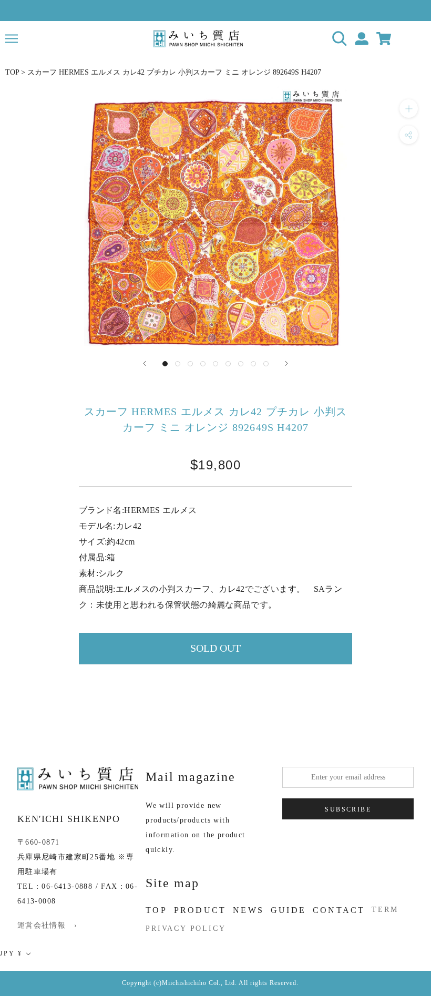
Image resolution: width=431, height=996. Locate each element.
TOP (12, 72)
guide (288, 910)
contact (339, 910)
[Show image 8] (253, 363)
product (200, 910)
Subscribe (348, 809)
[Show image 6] (228, 363)
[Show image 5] (215, 363)
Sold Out (215, 648)
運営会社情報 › (47, 925)
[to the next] (286, 363)
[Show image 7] (240, 363)
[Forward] (144, 363)
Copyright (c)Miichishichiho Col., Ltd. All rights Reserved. (210, 983)
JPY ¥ (11, 953)
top (156, 910)
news (248, 910)
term (385, 909)
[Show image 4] (203, 363)
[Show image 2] (177, 363)
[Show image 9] (266, 363)
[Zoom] (408, 108)
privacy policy (185, 928)
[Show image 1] (165, 363)
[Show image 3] (190, 363)
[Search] (339, 38)
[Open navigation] (11, 38)
